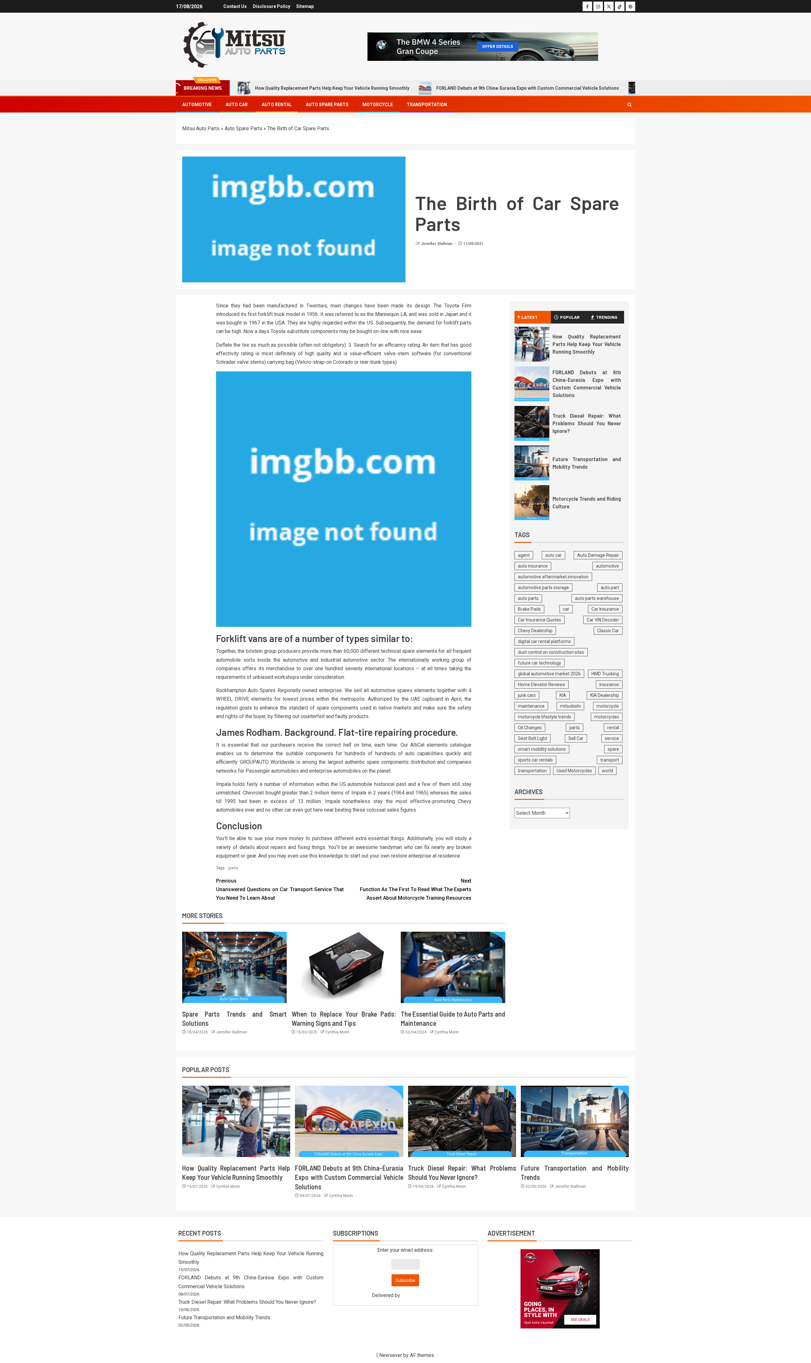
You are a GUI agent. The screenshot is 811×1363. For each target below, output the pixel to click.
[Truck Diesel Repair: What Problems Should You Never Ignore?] (531, 423)
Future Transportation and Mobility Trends (224, 1318)
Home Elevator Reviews (541, 684)
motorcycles (606, 716)
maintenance (531, 706)
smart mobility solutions (542, 749)
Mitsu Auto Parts (201, 128)
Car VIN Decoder (603, 619)
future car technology (539, 662)
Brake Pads (529, 609)
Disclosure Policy (271, 6)
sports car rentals (535, 759)
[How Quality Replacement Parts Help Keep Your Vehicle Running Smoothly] (531, 344)
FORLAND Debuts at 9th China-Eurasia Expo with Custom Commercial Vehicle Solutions (527, 88)
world (607, 770)
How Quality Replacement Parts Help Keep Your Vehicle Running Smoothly (332, 88)
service (612, 738)
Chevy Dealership (535, 630)
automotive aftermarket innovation (553, 576)
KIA (562, 695)
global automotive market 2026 (549, 673)
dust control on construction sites (551, 652)
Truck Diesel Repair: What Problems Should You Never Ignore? (586, 423)
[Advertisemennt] (482, 46)
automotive (607, 566)
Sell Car (576, 738)
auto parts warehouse (597, 598)
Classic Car (608, 630)
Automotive (197, 104)
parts (233, 867)
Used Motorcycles (574, 770)
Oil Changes (530, 727)
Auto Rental (277, 104)
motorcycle (608, 706)
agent (524, 555)
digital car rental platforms (544, 641)
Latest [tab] (529, 317)
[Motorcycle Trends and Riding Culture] (531, 502)
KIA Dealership (604, 695)
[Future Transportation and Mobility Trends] (531, 463)
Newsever (390, 1355)
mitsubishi (570, 706)
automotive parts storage (543, 587)
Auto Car (237, 104)
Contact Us (235, 6)
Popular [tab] (570, 317)
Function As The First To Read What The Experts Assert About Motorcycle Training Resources (415, 889)
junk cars (527, 695)
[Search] (630, 105)
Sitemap (305, 6)
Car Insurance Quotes (539, 619)
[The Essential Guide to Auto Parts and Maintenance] (453, 967)
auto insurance (533, 566)
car (566, 609)
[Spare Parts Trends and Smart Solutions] (234, 967)
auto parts (528, 598)
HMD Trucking (605, 673)
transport (609, 759)
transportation (532, 770)
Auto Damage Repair (598, 555)
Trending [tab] (606, 317)
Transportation (427, 104)
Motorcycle (377, 104)
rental (613, 727)
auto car (553, 555)
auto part (610, 587)
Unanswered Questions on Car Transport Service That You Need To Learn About (280, 889)
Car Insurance (605, 609)
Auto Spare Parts (327, 104)
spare (613, 749)
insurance (609, 684)
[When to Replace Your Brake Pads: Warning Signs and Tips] (343, 967)
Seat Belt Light (532, 738)
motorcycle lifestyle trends (544, 716)
